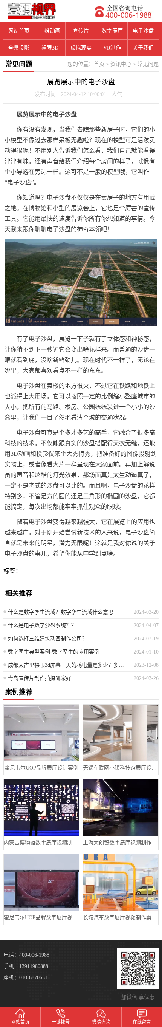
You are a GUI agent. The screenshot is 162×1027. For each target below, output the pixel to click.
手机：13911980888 (25, 966)
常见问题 (148, 64)
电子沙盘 (143, 31)
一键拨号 (61, 1022)
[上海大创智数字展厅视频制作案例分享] (120, 807)
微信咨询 (101, 1022)
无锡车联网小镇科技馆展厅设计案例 (120, 768)
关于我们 (143, 48)
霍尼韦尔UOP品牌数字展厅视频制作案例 (41, 917)
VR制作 (112, 48)
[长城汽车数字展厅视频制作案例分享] (120, 882)
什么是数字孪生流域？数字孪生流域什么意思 (60, 612)
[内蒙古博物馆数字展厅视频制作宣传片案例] (41, 807)
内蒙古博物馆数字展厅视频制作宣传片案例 (41, 843)
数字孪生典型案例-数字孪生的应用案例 (53, 652)
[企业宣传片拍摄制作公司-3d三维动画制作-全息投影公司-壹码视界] (40, 11)
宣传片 (81, 31)
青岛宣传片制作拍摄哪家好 (39, 678)
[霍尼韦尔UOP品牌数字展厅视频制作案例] (41, 882)
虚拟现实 (81, 48)
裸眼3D (49, 48)
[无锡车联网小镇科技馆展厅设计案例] (120, 733)
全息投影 (18, 48)
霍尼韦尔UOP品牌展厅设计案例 (41, 768)
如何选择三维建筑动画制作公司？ (47, 638)
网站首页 (18, 31)
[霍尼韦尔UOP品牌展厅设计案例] (41, 733)
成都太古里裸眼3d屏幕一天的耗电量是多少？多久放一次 (68, 665)
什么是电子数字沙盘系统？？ (42, 625)
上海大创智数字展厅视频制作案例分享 (120, 843)
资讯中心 (120, 64)
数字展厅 (112, 31)
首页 (99, 64)
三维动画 (49, 31)
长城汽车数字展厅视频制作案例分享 (120, 917)
